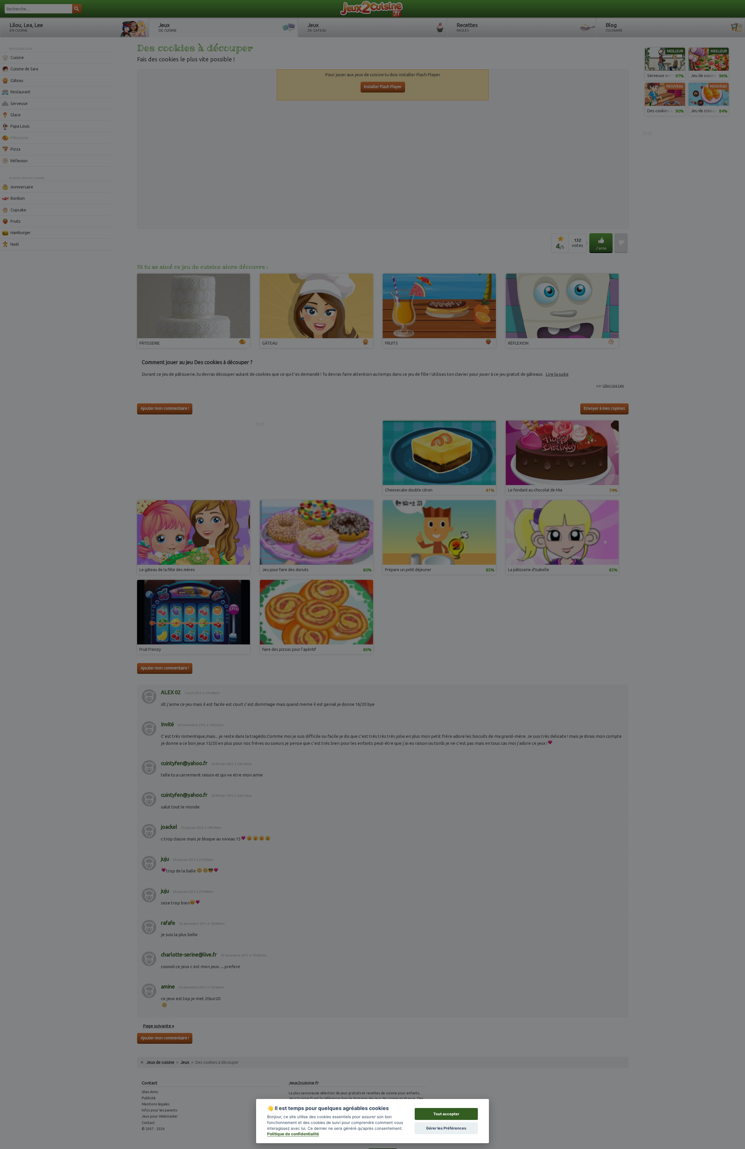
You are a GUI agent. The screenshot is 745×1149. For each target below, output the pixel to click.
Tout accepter (446, 1114)
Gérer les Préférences (446, 1128)
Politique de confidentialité (293, 1134)
